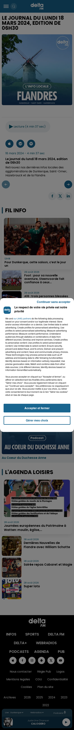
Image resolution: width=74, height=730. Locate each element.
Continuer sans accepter (53, 302)
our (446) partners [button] (22, 318)
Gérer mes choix (37, 420)
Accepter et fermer (37, 408)
